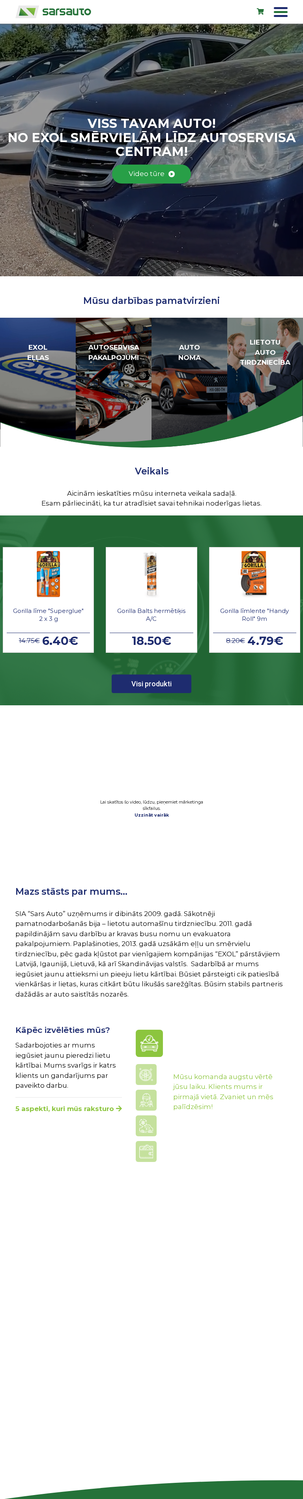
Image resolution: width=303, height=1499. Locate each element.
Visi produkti (151, 684)
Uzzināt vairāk (152, 815)
